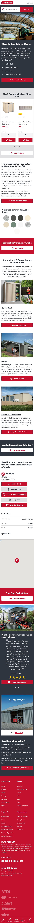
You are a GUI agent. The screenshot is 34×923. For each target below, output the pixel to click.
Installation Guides (6, 826)
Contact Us (20, 829)
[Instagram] (14, 861)
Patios (3, 786)
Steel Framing (5, 802)
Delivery (3, 823)
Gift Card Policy (21, 823)
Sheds (3, 792)
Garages (4, 361)
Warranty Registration (7, 833)
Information (22, 812)
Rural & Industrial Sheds (11, 415)
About (19, 781)
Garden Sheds (7, 308)
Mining (3, 805)
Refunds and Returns (7, 829)
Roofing (3, 789)
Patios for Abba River (7, 875)
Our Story (19, 786)
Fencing (3, 796)
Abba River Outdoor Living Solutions (11, 873)
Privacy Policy (21, 820)
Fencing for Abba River (7, 871)
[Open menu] (31, 3)
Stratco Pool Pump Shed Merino (7, 123)
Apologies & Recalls (6, 836)
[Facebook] (2, 861)
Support (4, 812)
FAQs (18, 802)
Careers (19, 792)
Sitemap (19, 826)
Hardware (4, 799)
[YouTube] (10, 861)
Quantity (4, 132)
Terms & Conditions (22, 816)
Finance (3, 820)
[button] (17, 561)
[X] (6, 861)
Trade (18, 796)
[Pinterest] (18, 861)
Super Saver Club (22, 789)
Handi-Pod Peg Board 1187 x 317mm (25, 123)
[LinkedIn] (21, 861)
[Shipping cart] (28, 2)
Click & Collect (5, 816)
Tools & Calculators (22, 805)
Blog (18, 799)
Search (26, 9)
